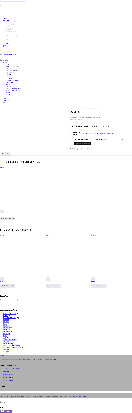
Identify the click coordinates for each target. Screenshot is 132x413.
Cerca (1, 300)
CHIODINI (6, 320)
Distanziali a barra (91, 108)
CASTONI (5, 316)
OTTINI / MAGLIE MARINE (10, 346)
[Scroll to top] (1, 400)
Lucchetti (6, 342)
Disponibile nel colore (81, 139)
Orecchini (6, 344)
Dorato (90, 133)
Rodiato (108, 133)
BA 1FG (48, 281)
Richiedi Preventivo (7, 218)
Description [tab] (5, 154)
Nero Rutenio (97, 133)
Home (70, 108)
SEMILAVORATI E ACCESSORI (79, 108)
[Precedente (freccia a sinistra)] (2, 206)
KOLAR (2, 396)
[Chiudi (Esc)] (130, 1)
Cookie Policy (82, 396)
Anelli (5, 324)
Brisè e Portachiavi (9, 314)
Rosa (112, 133)
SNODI (5, 350)
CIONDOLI (6, 328)
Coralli (5, 334)
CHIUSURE (6, 322)
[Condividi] (127, 1)
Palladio (103, 133)
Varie (4, 338)
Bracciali (6, 326)
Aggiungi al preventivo (82, 144)
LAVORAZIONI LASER (9, 340)
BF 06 (2, 281)
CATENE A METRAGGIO (9, 318)
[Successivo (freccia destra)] (129, 206)
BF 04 (2, 214)
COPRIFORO (6, 332)
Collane (6, 330)
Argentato (84, 133)
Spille (5, 352)
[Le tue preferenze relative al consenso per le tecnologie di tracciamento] (2, 410)
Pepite (5, 336)
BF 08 (93, 281)
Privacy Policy (74, 396)
